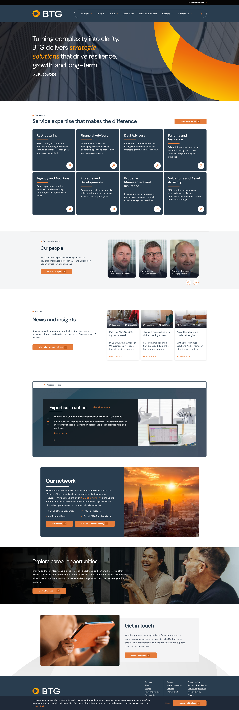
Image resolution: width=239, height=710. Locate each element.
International (172, 692)
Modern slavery (194, 692)
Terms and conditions (197, 685)
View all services (188, 121)
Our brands (128, 13)
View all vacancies (47, 591)
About (112, 13)
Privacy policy (194, 682)
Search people (54, 271)
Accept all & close (187, 703)
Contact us (184, 13)
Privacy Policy (39, 706)
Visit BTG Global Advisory (92, 523)
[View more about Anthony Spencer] (153, 259)
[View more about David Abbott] (122, 259)
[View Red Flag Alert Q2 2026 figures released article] (123, 335)
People (100, 13)
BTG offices (57, 523)
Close (167, 703)
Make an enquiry (138, 655)
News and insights (148, 13)
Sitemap (191, 695)
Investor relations (196, 2)
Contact (170, 688)
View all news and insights (51, 347)
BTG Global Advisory (90, 497)
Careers (166, 13)
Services (85, 13)
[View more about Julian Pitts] (184, 259)
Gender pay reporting (197, 688)
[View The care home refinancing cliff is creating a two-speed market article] (157, 335)
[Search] (201, 13)
